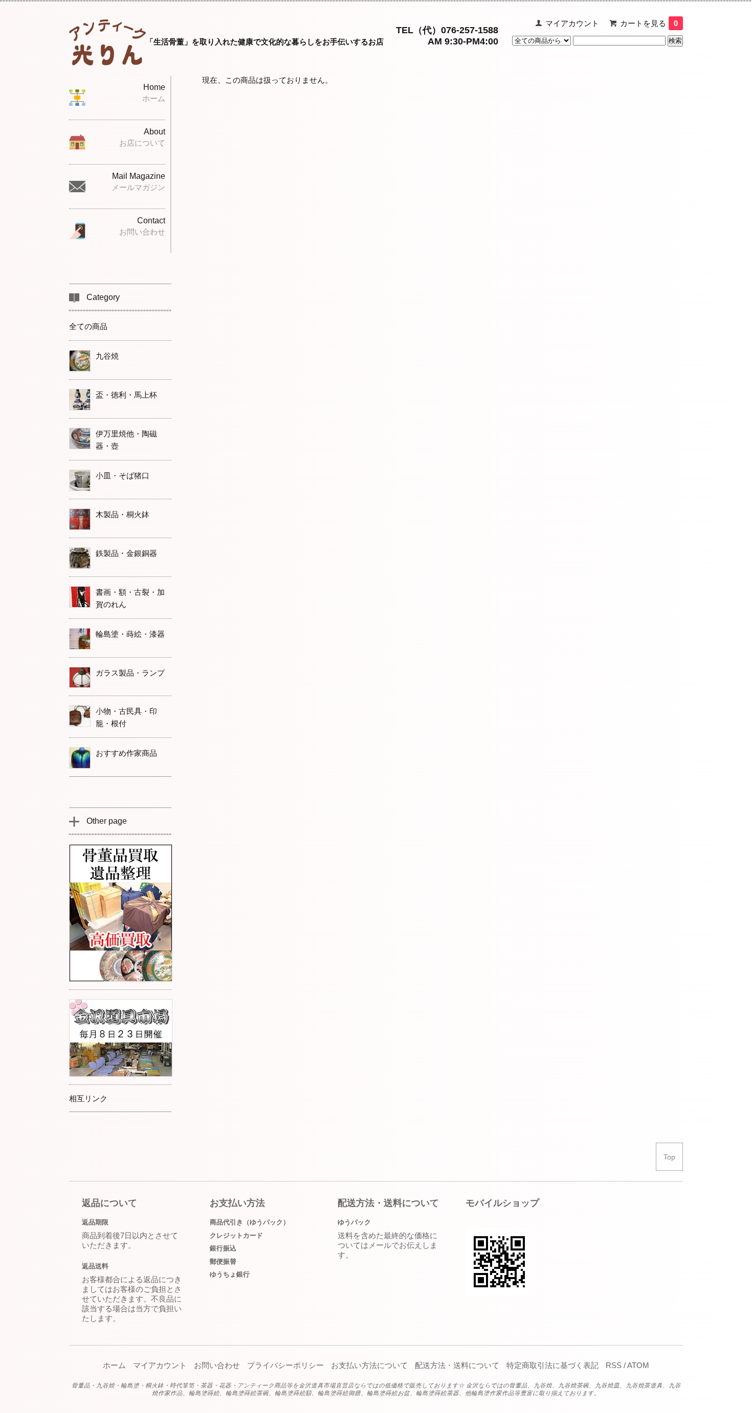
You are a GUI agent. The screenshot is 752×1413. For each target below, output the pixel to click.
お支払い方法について (369, 1365)
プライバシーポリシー (285, 1365)
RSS (614, 1365)
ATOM (638, 1365)
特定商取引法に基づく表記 (552, 1365)
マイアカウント (572, 23)
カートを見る (649, 23)
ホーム (114, 1365)
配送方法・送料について (457, 1365)
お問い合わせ (217, 1365)
